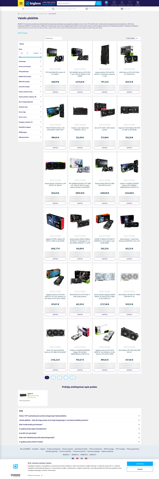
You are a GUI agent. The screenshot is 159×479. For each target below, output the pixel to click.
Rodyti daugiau (23, 33)
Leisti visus (140, 464)
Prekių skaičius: (130, 38)
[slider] (19, 57)
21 (73, 377)
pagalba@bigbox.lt (48, 4)
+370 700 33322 (48, 2)
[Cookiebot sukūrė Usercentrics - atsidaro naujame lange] (16, 475)
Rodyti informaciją (34, 475)
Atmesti (139, 469)
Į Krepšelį (55, 92)
